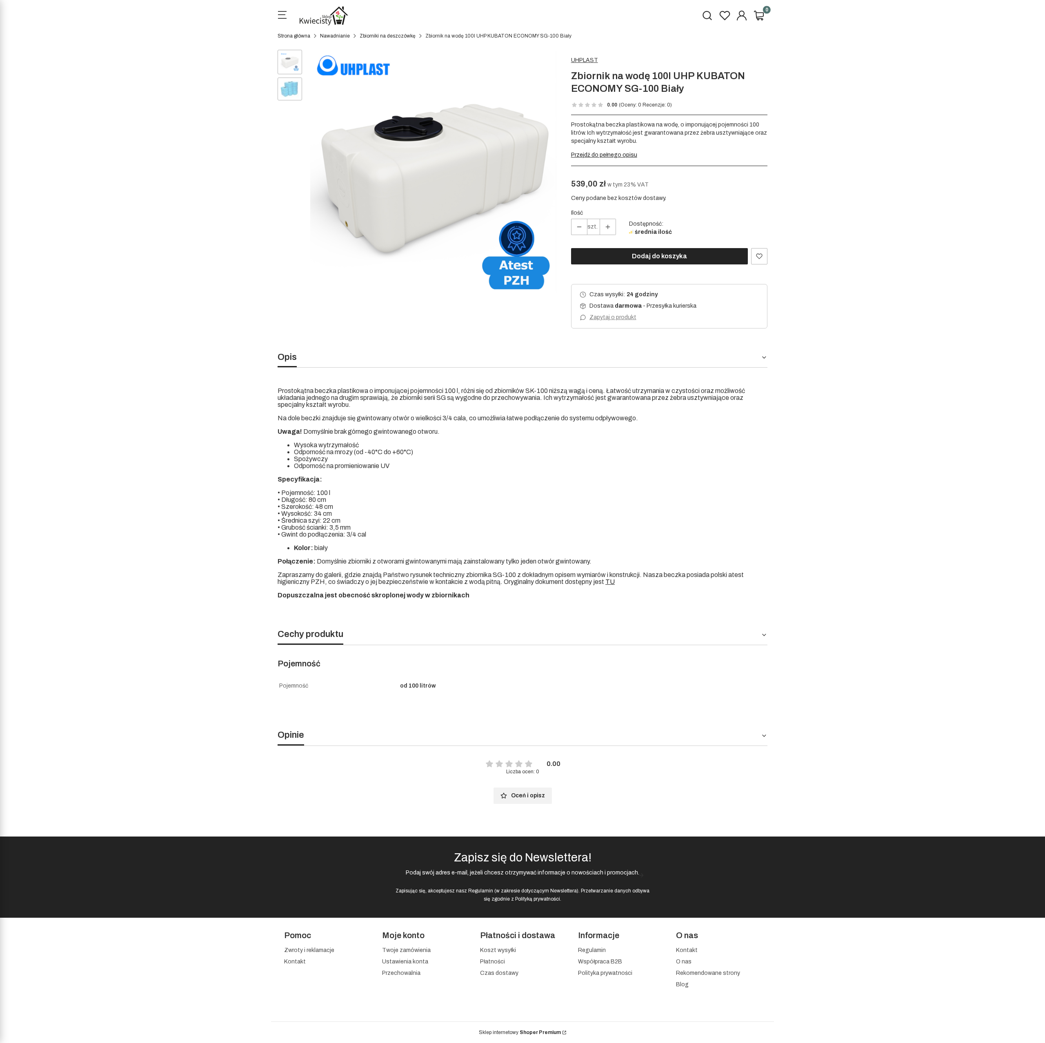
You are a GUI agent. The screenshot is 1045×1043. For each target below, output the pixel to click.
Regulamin (480, 891)
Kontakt (295, 962)
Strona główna (294, 36)
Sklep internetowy (520, 1032)
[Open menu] (282, 16)
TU (610, 581)
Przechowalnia (401, 973)
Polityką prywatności (537, 899)
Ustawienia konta (405, 962)
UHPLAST (584, 60)
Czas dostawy (499, 973)
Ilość (577, 213)
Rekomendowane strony (708, 973)
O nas (683, 962)
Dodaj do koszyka (659, 256)
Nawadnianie (335, 36)
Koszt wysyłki (498, 950)
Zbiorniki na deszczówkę (388, 36)
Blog (682, 984)
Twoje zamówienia (406, 950)
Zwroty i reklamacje (309, 950)
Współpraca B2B (600, 962)
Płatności (492, 962)
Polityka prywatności (605, 973)
